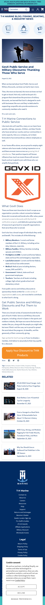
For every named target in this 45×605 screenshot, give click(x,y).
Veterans (34, 370)
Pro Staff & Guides (22, 521)
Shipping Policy (22, 546)
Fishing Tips (5, 368)
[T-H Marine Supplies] (4, 9)
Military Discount (15, 368)
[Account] (37, 9)
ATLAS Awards (23, 524)
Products (37, 368)
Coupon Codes (19, 366)
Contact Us (22, 495)
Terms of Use (22, 549)
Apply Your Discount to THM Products (22, 353)
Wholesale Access (22, 533)
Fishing (33, 366)
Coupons (28, 366)
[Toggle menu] (32, 9)
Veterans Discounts (7, 372)
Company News (10, 366)
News (22, 368)
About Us (22, 498)
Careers (22, 501)
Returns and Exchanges (22, 512)
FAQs (22, 506)
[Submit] (26, 9)
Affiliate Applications (22, 527)
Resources (22, 503)
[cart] (42, 9)
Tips (29, 370)
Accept (21, 587)
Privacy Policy (22, 552)
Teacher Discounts (22, 370)
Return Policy (22, 544)
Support (22, 509)
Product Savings (29, 368)
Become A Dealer (22, 515)
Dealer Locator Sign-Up (22, 518)
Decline (21, 593)
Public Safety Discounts (9, 370)
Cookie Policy (20, 580)
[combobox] (19, 9)
